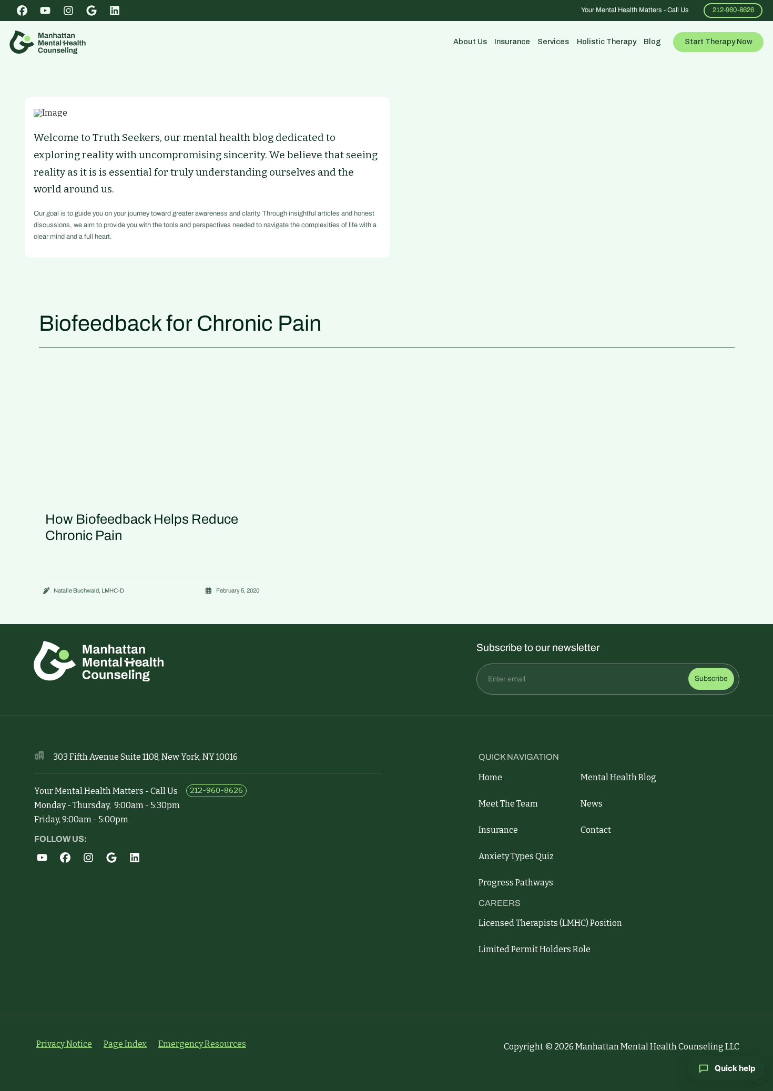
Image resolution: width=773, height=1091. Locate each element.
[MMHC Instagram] (68, 857)
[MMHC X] (45, 857)
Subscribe (711, 678)
